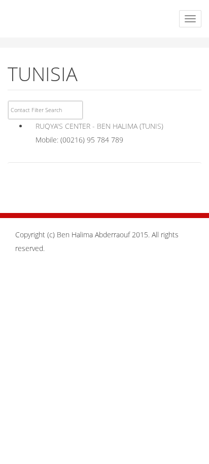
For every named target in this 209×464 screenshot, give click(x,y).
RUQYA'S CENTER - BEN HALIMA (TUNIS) (99, 126)
